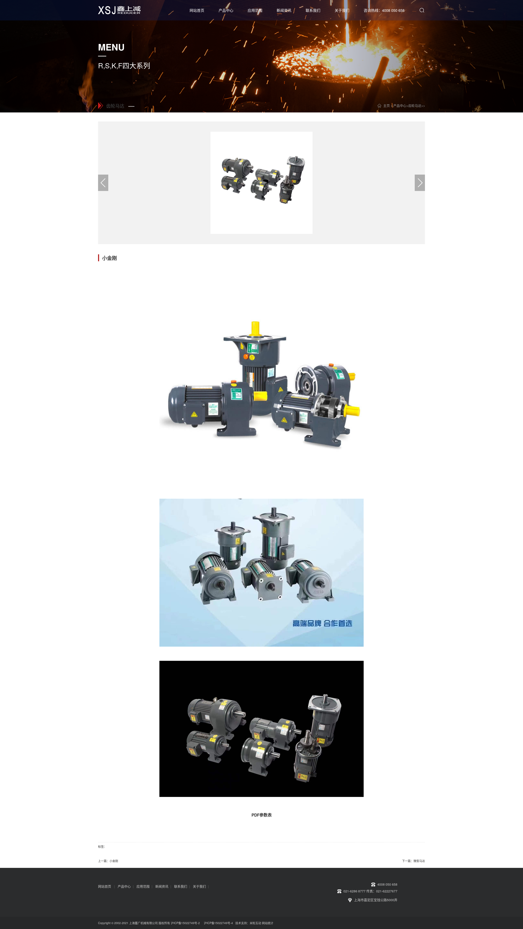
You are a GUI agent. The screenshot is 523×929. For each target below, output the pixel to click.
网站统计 (267, 923)
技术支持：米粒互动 (247, 923)
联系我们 (313, 10)
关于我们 (342, 10)
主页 (386, 105)
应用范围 (255, 10)
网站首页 (197, 10)
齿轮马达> (415, 105)
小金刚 (114, 861)
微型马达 (419, 861)
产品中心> (400, 105)
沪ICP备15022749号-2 (185, 923)
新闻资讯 (284, 10)
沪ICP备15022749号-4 (218, 923)
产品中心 (226, 10)
